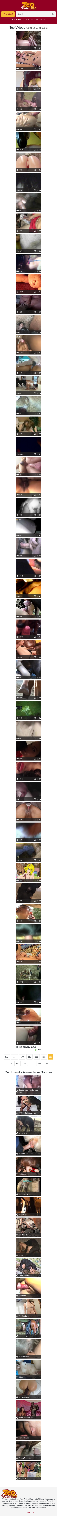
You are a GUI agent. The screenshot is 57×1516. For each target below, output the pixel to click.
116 (24, 1063)
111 (36, 1057)
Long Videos (39, 20)
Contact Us (29, 1512)
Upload (9, 14)
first (6, 1057)
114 (10, 1063)
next (39, 1063)
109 (22, 1057)
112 (43, 1057)
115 (17, 1063)
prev (14, 1057)
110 (29, 1057)
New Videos (28, 20)
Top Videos (17, 20)
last (47, 1063)
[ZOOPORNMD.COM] (28, 5)
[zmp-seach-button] (53, 14)
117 (32, 1063)
